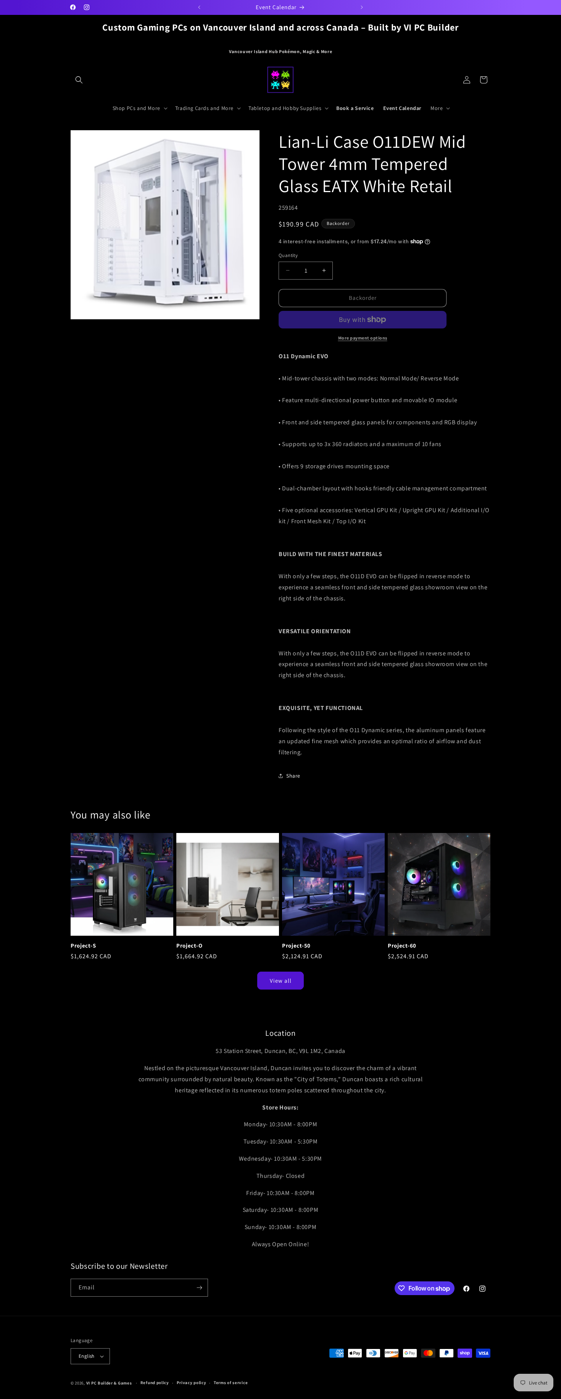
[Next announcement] (361, 7)
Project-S (83, 945)
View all (281, 980)
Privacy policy (191, 1382)
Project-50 (296, 945)
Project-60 (402, 945)
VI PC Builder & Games (109, 1383)
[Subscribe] (199, 1288)
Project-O (189, 945)
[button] (79, 79)
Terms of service (231, 1382)
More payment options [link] (362, 338)
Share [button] (293, 775)
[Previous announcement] (199, 7)
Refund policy (154, 1382)
